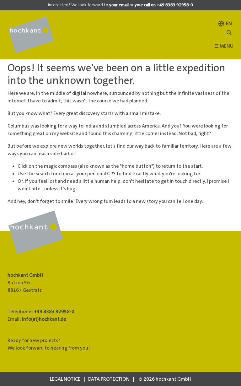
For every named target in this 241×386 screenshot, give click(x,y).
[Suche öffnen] (229, 33)
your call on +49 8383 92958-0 (164, 5)
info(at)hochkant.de (44, 319)
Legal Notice (65, 379)
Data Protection (109, 379)
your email (119, 5)
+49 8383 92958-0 (54, 311)
